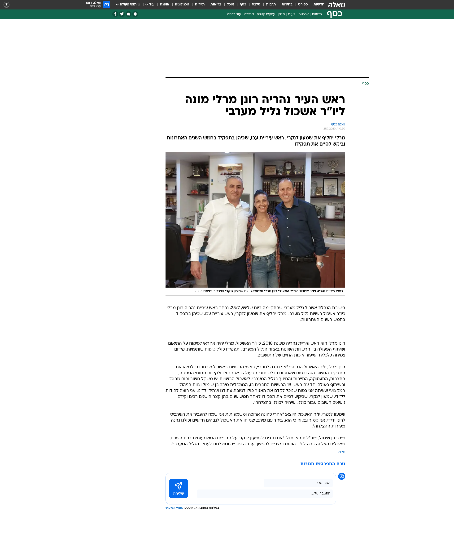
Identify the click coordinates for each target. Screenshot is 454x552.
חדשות (319, 4)
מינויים (340, 452)
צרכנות (303, 14)
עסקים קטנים (266, 14)
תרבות (271, 4)
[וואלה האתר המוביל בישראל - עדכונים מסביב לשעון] (336, 4)
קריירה (249, 14)
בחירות (287, 4)
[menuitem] (316, 4)
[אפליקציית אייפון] (128, 14)
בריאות (215, 4)
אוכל (230, 4)
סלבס (256, 4)
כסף (243, 4)
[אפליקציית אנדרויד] (135, 14)
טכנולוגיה (182, 4)
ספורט (303, 4)
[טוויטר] (122, 14)
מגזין (281, 14)
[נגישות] (6, 5)
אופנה (164, 4)
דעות (291, 14)
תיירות (200, 4)
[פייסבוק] (115, 14)
